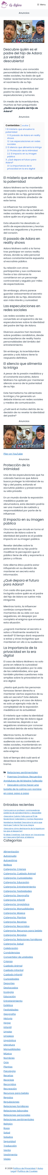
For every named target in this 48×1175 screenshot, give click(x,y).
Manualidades (12, 1049)
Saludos (8, 1137)
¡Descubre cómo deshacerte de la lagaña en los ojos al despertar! (24, 829)
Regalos (8, 1097)
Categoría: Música (14, 913)
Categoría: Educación (16, 882)
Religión (8, 1123)
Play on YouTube (13, 453)
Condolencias (11, 952)
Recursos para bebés (16, 1093)
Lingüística (9, 1040)
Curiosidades (11, 979)
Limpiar (7, 1031)
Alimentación (11, 851)
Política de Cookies (28, 1171)
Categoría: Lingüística (16, 904)
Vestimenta (10, 1154)
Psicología (9, 1071)
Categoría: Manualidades (18, 908)
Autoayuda (9, 856)
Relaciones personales (16, 1115)
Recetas (8, 1075)
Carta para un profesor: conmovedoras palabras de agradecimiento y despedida (22, 811)
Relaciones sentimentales (22, 772)
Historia (7, 1018)
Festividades (10, 1009)
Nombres (9, 1058)
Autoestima (10, 860)
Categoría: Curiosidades (18, 878)
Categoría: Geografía (16, 895)
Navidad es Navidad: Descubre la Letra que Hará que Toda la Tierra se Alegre (22, 823)
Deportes (9, 983)
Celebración (10, 948)
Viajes (7, 1159)
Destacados (10, 987)
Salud (6, 1132)
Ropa (6, 1128)
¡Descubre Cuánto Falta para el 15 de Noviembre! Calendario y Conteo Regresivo (23, 817)
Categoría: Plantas (14, 917)
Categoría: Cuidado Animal (19, 873)
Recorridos (9, 1084)
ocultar (25, 125)
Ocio (6, 1062)
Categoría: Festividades (17, 891)
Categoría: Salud (13, 943)
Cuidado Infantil (12, 974)
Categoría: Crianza (14, 869)
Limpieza (8, 1036)
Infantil (7, 1027)
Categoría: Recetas (15, 921)
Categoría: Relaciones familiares (22, 939)
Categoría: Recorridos (16, 926)
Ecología (8, 992)
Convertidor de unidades (18, 957)
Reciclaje (8, 1080)
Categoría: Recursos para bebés (22, 930)
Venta (7, 1150)
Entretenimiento (12, 1000)
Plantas (7, 1066)
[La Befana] (11, 4)
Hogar (7, 1022)
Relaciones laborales (15, 1110)
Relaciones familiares (16, 1106)
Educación (9, 996)
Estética (8, 1005)
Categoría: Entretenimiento (19, 886)
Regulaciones (11, 1101)
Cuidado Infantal (13, 970)
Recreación (10, 1088)
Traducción (10, 1145)
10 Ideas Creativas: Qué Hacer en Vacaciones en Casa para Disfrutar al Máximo (24, 836)
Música (7, 1053)
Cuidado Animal (12, 965)
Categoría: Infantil (14, 899)
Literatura (9, 1044)
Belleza (7, 864)
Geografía (9, 1014)
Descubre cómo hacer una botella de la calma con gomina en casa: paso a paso (22, 789)
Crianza (8, 961)
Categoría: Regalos (14, 935)
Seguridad (9, 1141)
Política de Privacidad (24, 1168)
